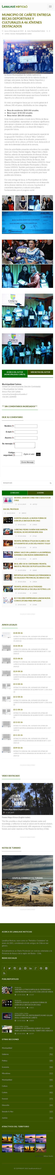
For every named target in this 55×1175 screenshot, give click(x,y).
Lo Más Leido (14, 493)
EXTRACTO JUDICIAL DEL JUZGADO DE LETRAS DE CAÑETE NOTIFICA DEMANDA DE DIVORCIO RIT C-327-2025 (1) (32, 753)
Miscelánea (27, 1073)
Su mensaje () (8, 443)
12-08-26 (19, 697)
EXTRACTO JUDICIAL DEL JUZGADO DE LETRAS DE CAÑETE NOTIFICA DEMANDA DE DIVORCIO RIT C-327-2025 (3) (32, 728)
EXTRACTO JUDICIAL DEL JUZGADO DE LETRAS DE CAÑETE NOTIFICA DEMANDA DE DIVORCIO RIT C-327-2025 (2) (32, 741)
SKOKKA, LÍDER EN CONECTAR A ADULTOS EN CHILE (32, 499)
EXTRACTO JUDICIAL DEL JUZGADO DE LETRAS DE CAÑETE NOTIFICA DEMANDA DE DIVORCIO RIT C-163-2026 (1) (32, 677)
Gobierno (27, 1054)
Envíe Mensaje (27, 462)
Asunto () (9, 437)
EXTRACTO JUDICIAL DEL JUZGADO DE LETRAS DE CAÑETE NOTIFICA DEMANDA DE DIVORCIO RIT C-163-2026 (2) (32, 664)
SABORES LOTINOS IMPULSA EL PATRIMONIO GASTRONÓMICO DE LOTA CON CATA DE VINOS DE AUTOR (34, 992)
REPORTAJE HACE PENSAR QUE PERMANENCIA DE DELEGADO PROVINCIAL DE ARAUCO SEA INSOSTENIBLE (32, 578)
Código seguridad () (9, 453)
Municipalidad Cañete (38, 31)
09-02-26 (19, 748)
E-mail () (10, 431)
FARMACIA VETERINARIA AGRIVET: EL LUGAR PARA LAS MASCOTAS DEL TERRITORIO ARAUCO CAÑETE (34, 1031)
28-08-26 (19, 633)
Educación (27, 1105)
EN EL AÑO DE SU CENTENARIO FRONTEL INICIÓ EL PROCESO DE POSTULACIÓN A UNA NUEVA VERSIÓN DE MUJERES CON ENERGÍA (32, 566)
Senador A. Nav (27, 1112)
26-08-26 (19, 646)
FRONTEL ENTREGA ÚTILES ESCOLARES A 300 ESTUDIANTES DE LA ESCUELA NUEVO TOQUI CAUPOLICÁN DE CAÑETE (32, 543)
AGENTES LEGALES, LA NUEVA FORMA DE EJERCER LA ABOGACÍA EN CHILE (30, 519)
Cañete (27, 1093)
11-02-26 (19, 735)
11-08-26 (19, 710)
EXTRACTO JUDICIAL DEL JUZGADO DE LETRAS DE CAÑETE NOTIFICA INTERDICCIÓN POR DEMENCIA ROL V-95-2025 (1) (33, 639)
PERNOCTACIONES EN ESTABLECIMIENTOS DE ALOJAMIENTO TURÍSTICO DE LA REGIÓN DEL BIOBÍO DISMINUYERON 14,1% (27, 880)
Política (27, 1061)
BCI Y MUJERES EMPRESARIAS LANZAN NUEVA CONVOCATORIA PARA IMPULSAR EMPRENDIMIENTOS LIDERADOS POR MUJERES (32, 601)
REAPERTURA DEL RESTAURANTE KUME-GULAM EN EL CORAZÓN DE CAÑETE (33, 1017)
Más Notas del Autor (40, 372)
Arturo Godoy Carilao (21, 1013)
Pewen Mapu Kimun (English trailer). (16, 809)
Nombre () (9, 426)
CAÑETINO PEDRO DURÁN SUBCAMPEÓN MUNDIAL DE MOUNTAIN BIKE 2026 (30, 531)
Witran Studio (48, 1156)
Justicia (27, 1118)
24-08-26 (19, 671)
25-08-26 (19, 659)
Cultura (27, 1086)
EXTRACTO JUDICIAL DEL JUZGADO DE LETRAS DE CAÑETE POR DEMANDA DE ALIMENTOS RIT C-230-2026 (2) (32, 702)
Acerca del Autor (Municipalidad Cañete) (14, 373)
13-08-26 (19, 684)
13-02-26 (19, 722)
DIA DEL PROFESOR (11, 509)
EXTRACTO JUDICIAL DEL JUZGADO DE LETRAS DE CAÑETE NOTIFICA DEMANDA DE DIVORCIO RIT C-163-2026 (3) (32, 651)
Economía (27, 1067)
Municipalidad (27, 1048)
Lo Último (40, 493)
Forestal (27, 1099)
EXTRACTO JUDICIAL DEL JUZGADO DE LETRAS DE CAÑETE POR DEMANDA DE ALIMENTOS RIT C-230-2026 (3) (32, 690)
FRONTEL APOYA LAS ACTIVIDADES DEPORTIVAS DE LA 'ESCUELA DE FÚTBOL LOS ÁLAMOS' (32, 589)
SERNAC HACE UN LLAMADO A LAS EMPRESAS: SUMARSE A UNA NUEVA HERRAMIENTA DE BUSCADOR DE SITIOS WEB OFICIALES (32, 555)
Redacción (18, 987)
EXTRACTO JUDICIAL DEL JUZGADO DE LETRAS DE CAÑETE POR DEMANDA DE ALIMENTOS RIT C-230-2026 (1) (32, 715)
